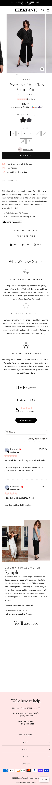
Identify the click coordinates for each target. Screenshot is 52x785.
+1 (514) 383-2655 (26, 724)
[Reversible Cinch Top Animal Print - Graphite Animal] (13, 675)
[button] (26, 107)
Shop (25, 742)
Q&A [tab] (32, 399)
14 (44, 133)
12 (38, 133)
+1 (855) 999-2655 (26, 716)
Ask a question (26, 236)
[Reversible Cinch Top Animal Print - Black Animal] (10, 675)
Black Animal (22, 120)
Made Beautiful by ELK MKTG (26, 782)
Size (25, 128)
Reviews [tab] (21, 400)
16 (23, 141)
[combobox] (37, 439)
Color (26, 115)
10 (31, 133)
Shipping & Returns (26, 231)
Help (25, 756)
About (25, 749)
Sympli (26, 80)
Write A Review (26, 420)
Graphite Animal (29, 120)
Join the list (25, 735)
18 (29, 141)
